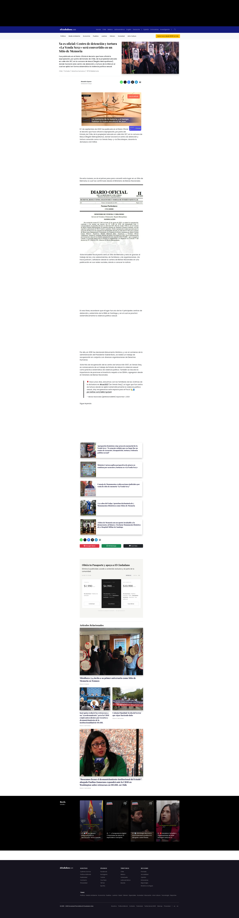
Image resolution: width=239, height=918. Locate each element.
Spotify (102, 886)
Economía (86, 36)
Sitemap (159, 906)
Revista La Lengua (147, 886)
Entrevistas (154, 29)
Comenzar (92, 604)
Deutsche (136, 29)
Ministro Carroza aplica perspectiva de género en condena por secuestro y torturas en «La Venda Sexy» (117, 466)
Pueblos (95, 36)
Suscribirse (111, 604)
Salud (120, 895)
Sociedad (121, 36)
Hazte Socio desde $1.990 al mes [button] (167, 36)
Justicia (104, 36)
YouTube (134, 546)
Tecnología (165, 895)
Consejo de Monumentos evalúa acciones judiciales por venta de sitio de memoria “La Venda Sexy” (118, 485)
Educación (147, 895)
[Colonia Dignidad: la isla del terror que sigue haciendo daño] (127, 699)
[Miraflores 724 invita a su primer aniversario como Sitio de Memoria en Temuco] (111, 652)
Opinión (146, 29)
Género (112, 36)
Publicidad (83, 877)
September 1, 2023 (123, 397)
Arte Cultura (132, 36)
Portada (67, 71)
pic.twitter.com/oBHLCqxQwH (99, 392)
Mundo (98, 29)
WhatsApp (112, 546)
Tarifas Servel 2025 (150, 906)
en (177, 906)
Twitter (102, 877)
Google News (90, 546)
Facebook (103, 872)
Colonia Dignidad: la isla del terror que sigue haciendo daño (126, 714)
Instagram (103, 874)
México (110, 29)
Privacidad (83, 883)
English (128, 29)
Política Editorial (85, 874)
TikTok (102, 883)
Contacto (83, 880)
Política (63, 36)
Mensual (128, 575)
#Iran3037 (104, 384)
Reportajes (144, 883)
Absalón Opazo (86, 81)
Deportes (173, 895)
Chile (104, 29)
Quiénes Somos (85, 872)
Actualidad (144, 874)
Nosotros (114, 906)
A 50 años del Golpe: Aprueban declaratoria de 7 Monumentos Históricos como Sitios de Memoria (116, 504)
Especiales (132, 895)
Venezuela (124, 877)
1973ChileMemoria (93, 71)
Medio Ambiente (74, 36)
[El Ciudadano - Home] (68, 29)
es (174, 906)
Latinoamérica (119, 29)
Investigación (165, 29)
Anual (136, 575)
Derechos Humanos (78, 71)
